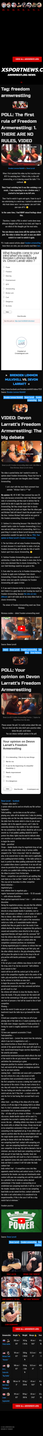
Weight (24, 1335)
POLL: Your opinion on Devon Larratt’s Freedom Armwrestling (20, 536)
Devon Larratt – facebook (10, 800)
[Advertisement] (21, 34)
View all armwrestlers (27, 59)
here (38, 245)
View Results (18, 789)
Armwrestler (6, 1335)
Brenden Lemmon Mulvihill (16, 168)
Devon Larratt (31, 168)
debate (5, 649)
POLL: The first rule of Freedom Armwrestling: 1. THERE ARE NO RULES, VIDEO (19, 127)
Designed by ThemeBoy (7, 1429)
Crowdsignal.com (33, 789)
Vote (7, 789)
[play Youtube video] (21, 628)
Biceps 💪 (33, 1335)
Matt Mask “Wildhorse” (6, 1386)
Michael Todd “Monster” (6, 1358)
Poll (39, 400)
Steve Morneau (36, 652)
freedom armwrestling (32, 242)
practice (38, 1245)
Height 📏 (16, 1335)
